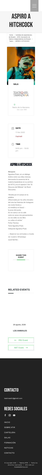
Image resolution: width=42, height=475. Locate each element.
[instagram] (10, 415)
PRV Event (23, 340)
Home (11, 35)
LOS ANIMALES (20, 331)
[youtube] (14, 415)
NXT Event (19, 347)
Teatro (11, 41)
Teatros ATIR (23, 463)
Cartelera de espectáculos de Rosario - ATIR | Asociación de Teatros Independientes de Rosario (20, 37)
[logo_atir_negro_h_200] (6, 5)
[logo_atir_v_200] (10, 368)
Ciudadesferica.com (21, 467)
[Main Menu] (34, 6)
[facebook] (5, 415)
